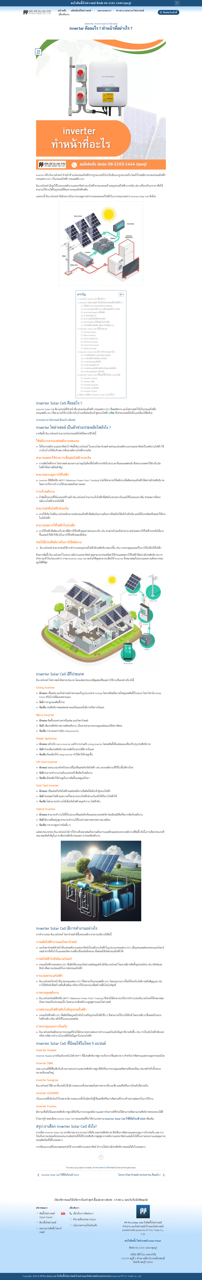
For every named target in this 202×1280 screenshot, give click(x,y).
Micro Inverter (90, 335)
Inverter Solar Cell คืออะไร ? (92, 298)
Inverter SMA (89, 381)
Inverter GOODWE (91, 388)
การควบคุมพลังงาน (91, 365)
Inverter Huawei (91, 378)
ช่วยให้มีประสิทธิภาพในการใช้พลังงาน (99, 325)
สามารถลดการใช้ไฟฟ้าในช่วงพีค (97, 322)
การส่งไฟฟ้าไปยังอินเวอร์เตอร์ (95, 358)
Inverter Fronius (90, 391)
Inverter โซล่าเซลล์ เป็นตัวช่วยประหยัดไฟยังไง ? (101, 302)
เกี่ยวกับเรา (64, 14)
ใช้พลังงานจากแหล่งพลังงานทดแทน (98, 306)
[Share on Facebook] (101, 1157)
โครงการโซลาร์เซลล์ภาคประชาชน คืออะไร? (139, 1174)
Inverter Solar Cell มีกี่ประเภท (93, 328)
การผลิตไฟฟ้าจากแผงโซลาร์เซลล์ (97, 355)
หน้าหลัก (62, 10)
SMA (38, 1068)
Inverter (89, 24)
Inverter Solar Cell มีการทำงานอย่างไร (97, 351)
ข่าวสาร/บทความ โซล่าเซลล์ (130, 10)
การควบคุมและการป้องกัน (94, 371)
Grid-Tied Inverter (91, 345)
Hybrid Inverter (90, 348)
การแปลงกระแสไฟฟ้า (92, 361)
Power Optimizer (91, 338)
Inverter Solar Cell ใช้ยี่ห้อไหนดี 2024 (125, 1118)
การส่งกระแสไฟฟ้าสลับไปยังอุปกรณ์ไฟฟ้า (100, 368)
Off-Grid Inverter (91, 342)
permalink (131, 1167)
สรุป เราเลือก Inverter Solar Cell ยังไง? (97, 394)
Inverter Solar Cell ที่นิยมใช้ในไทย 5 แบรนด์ (99, 374)
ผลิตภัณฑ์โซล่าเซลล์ (81, 10)
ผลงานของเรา (104, 10)
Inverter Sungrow (91, 384)
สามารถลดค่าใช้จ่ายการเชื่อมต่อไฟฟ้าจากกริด (102, 309)
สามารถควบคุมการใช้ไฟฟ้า (94, 312)
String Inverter (90, 332)
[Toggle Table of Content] (120, 294)
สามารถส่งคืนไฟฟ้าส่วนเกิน (94, 318)
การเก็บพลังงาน (90, 315)
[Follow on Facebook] (177, 3)
